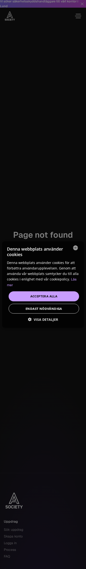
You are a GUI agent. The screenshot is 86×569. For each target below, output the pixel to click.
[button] (43, 319)
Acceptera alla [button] (44, 296)
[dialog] (43, 284)
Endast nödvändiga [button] (44, 308)
